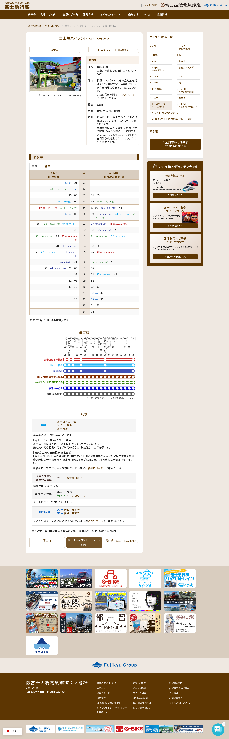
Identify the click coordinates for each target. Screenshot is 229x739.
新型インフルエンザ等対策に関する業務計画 (113, 710)
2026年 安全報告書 (107, 702)
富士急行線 (34, 26)
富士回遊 (62, 429)
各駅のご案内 (70, 14)
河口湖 (113, 50)
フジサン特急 (64, 425)
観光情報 (133, 14)
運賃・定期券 (139, 682)
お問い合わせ (176, 697)
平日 (34, 166)
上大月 (184, 47)
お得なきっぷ (103, 693)
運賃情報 (88, 14)
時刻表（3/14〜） (105, 683)
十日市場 (156, 76)
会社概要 (173, 693)
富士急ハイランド (159, 105)
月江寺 (155, 97)
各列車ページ (95, 468)
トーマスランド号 (76, 495)
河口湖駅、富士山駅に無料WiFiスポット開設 (172, 118)
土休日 (46, 166)
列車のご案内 (49, 14)
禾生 (181, 55)
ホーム (137, 5)
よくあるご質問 (150, 5)
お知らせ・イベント (110, 14)
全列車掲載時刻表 (176, 144)
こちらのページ (126, 94)
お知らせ (101, 688)
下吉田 (187, 90)
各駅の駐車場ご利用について (165, 112)
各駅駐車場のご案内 (179, 688)
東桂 (181, 76)
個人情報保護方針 (142, 702)
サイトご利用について (179, 702)
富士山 (54, 50)
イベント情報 (139, 688)
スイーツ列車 (139, 693)
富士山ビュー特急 (67, 422)
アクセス (147, 14)
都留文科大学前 (186, 67)
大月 (154, 46)
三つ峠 (155, 82)
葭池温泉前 (157, 88)
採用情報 (162, 14)
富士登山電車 (74, 478)
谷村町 (158, 69)
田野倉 (155, 55)
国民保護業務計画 (142, 708)
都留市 (182, 61)
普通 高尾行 (72, 509)
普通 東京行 (72, 513)
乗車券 (32, 14)
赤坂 (154, 61)
